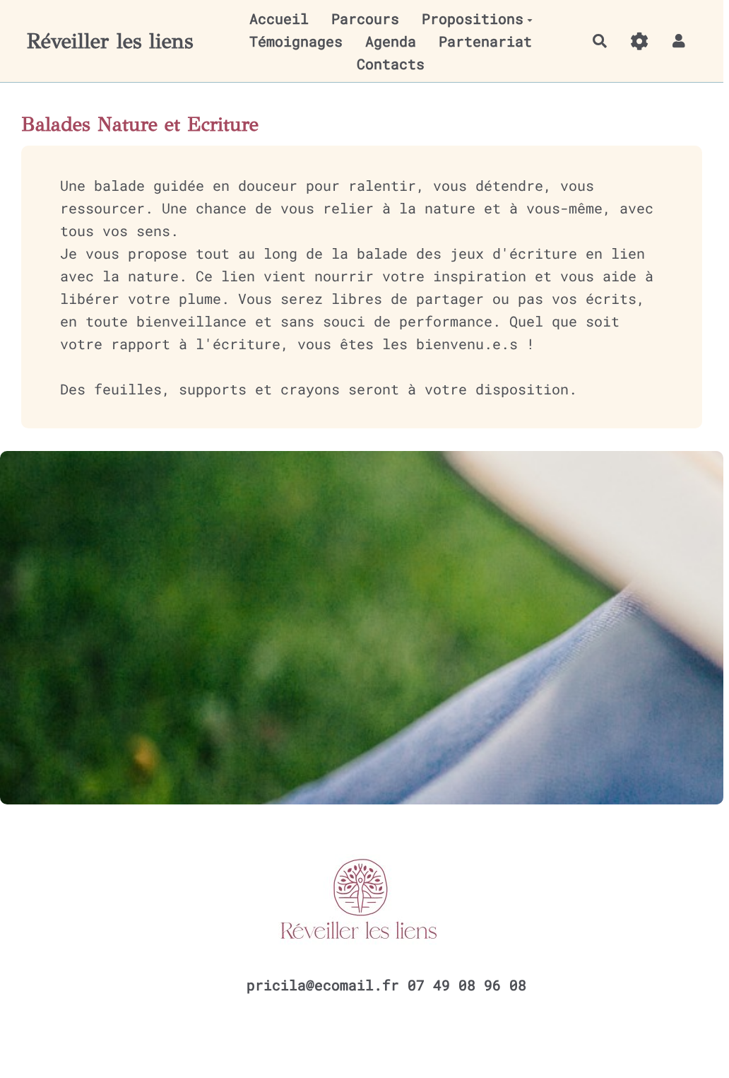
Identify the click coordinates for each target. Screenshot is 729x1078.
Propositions (472, 18)
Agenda (390, 41)
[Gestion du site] (639, 41)
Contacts (391, 63)
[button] (679, 41)
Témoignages (296, 41)
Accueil (279, 18)
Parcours (365, 18)
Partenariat (485, 41)
